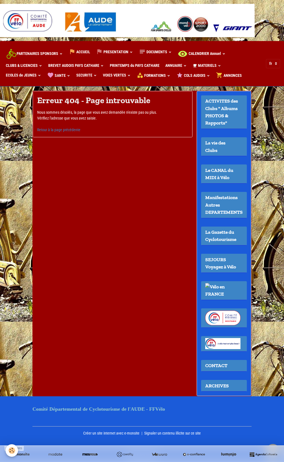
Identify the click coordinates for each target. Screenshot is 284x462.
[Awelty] (125, 454)
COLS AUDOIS (194, 75)
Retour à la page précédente (58, 130)
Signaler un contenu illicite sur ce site (172, 433)
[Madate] (55, 454)
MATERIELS (207, 65)
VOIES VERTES (115, 75)
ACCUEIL (82, 52)
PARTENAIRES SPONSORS (37, 53)
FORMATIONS (155, 75)
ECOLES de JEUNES (21, 75)
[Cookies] (12, 450)
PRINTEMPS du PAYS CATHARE (134, 65)
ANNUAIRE (174, 65)
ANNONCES (232, 75)
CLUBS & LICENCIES (22, 65)
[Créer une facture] (159, 454)
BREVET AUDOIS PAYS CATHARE (74, 65)
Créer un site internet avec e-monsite (111, 433)
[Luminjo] (229, 454)
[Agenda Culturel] (263, 454)
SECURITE (84, 75)
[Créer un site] (21, 454)
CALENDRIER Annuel (205, 53)
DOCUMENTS (157, 52)
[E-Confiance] (194, 454)
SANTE (60, 75)
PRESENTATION (116, 52)
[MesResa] (90, 454)
